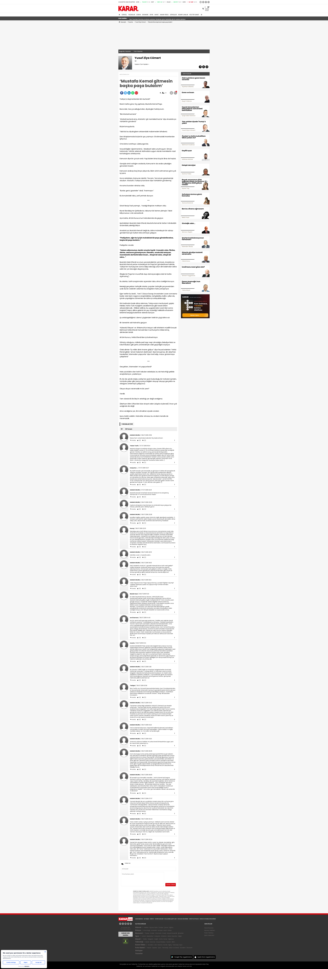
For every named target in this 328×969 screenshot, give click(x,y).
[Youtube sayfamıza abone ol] (125, 924)
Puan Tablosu (208, 933)
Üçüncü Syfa (153, 927)
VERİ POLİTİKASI (194, 919)
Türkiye (160, 927)
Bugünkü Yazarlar (125, 51)
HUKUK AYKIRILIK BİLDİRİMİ (208, 919)
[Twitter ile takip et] (208, 2)
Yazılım (168, 942)
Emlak (152, 933)
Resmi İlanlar (183, 14)
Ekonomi (145, 14)
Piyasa (147, 933)
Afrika (169, 930)
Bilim (173, 942)
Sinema (160, 945)
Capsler (154, 948)
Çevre (166, 927)
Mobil (147, 942)
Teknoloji (139, 942)
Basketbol (150, 936)
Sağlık (156, 939)
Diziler (145, 939)
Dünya (138, 14)
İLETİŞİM (146, 919)
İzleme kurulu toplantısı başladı (138, 18)
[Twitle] (125, 93)
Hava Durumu (208, 928)
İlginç (170, 945)
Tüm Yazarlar (138, 51)
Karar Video (164, 14)
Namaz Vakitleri (209, 930)
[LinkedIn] (129, 93)
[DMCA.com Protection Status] (125, 941)
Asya (165, 930)
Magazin (150, 939)
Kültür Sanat (194, 14)
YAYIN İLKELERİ (159, 919)
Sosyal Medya (160, 942)
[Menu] (201, 14)
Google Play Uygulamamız (183, 957)
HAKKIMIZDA (139, 919)
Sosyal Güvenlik (172, 933)
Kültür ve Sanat (174, 948)
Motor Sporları (172, 936)
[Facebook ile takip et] (206, 2)
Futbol (144, 936)
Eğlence (171, 939)
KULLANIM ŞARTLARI (170, 919)
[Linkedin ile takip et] (128, 924)
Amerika (154, 930)
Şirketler (181, 933)
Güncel (124, 14)
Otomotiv (158, 933)
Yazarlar (131, 14)
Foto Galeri (140, 948)
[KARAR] (128, 8)
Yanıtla (134, 440)
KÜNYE (152, 919)
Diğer (180, 936)
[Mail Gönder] (136, 93)
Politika (146, 927)
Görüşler (173, 14)
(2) (145, 440)
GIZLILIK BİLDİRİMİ (182, 919)
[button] (160, 93)
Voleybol (157, 936)
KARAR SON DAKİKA (125, 934)
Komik (165, 945)
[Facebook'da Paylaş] (121, 93)
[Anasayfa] (119, 14)
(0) (140, 440)
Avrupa (160, 930)
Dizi (155, 945)
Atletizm (164, 936)
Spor (151, 14)
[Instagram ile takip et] (131, 924)
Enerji (164, 933)
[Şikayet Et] (174, 440)
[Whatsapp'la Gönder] (132, 93)
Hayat (157, 14)
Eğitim (171, 927)
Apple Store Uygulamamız (206, 957)
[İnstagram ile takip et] (203, 2)
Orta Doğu (146, 930)
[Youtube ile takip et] (201, 2)
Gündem (151, 945)
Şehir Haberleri (209, 935)
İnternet (152, 942)
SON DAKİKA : (122, 18)
